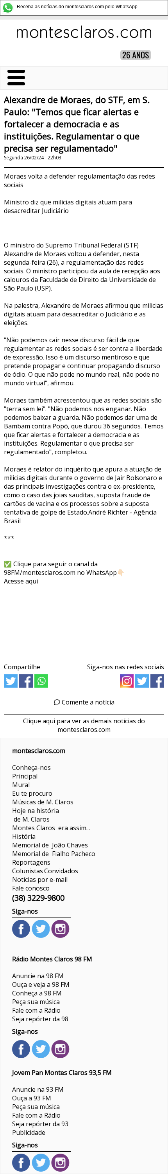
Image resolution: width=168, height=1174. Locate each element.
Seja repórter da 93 (40, 1124)
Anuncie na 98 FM (38, 976)
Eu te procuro (32, 793)
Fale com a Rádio (36, 1010)
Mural (21, 784)
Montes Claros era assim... (51, 828)
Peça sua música (36, 1001)
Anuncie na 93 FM (38, 1089)
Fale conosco (31, 888)
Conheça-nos (31, 767)
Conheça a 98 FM (37, 993)
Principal (25, 776)
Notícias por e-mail (40, 879)
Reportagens (31, 862)
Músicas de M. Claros (42, 802)
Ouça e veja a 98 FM (41, 984)
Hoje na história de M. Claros (35, 815)
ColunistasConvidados (45, 871)
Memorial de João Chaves (50, 845)
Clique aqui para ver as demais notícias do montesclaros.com (84, 725)
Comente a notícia (87, 702)
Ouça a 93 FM (31, 1098)
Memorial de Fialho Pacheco (53, 853)
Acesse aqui (21, 581)
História (24, 836)
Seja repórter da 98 (40, 1019)
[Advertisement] (84, 621)
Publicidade (28, 1132)
